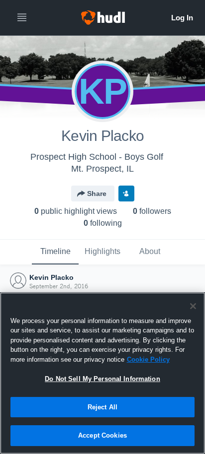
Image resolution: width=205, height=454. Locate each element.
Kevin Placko (51, 277)
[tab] (55, 252)
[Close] (193, 306)
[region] (102, 373)
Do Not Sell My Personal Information (102, 379)
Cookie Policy (148, 359)
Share (96, 193)
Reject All (102, 407)
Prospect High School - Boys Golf (96, 157)
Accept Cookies (102, 435)
